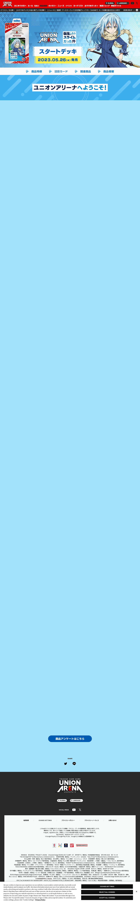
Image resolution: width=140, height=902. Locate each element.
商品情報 (108, 71)
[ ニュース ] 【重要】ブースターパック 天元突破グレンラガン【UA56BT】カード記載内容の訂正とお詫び (67, 10)
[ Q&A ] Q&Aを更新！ (124, 10)
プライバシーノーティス (92, 820)
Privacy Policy (40, 900)
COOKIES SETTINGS (45, 820)
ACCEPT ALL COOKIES (107, 898)
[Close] (136, 891)
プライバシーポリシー (68, 820)
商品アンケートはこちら (70, 739)
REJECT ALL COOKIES (107, 892)
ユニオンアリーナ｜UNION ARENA (7, 4)
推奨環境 (26, 820)
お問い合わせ (112, 820)
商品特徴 (36, 71)
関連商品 (85, 71)
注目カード (61, 71)
